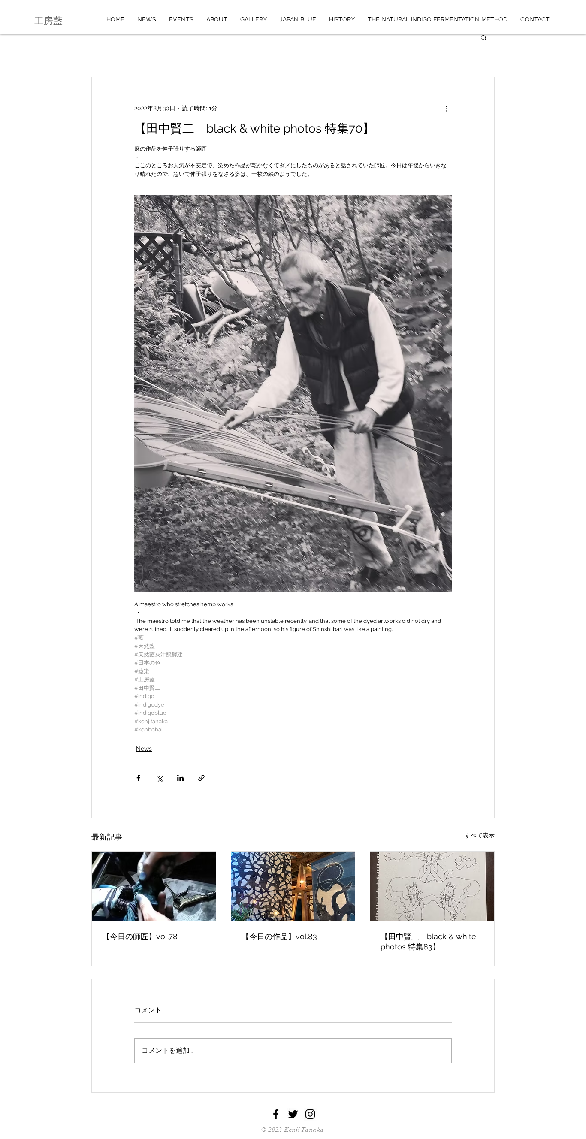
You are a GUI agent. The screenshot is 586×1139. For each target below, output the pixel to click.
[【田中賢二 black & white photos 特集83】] (432, 886)
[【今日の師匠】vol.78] (154, 886)
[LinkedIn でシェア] (180, 778)
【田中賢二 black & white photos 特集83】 (428, 941)
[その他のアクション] (446, 108)
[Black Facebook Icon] (275, 1114)
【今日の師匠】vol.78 (140, 936)
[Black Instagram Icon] (310, 1114)
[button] (484, 37)
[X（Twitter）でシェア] (159, 778)
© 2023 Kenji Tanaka (292, 1129)
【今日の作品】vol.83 (279, 936)
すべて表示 (480, 835)
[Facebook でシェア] (138, 778)
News (144, 748)
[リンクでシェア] (201, 778)
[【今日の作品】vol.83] (293, 886)
